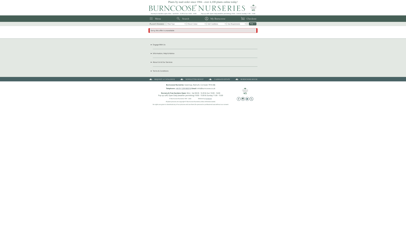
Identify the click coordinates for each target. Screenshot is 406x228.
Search (185, 18)
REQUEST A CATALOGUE (164, 79)
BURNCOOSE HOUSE (249, 79)
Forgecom (208, 99)
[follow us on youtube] (247, 100)
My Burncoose (217, 18)
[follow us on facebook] (239, 100)
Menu (158, 18)
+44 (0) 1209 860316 (183, 88)
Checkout (251, 18)
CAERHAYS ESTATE (222, 79)
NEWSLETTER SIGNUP (194, 79)
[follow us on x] (251, 100)
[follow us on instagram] (243, 100)
